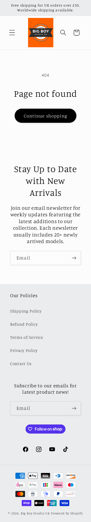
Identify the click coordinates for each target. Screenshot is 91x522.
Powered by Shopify (67, 513)
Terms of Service (26, 337)
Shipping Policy (26, 311)
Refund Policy (24, 324)
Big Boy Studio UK (35, 513)
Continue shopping (45, 115)
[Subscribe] (74, 258)
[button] (12, 32)
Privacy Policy (24, 350)
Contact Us (21, 363)
